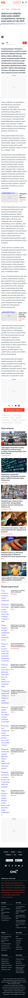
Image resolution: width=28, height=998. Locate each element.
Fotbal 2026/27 (19, 938)
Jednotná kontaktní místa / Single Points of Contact (13, 992)
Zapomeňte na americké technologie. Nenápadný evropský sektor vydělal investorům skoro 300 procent (13, 477)
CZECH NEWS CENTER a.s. (19, 978)
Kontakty (6, 852)
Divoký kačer (4, 950)
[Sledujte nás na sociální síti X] (9, 866)
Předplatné (8, 854)
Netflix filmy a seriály (5, 969)
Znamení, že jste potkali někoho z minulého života (21, 912)
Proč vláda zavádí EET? (6, 943)
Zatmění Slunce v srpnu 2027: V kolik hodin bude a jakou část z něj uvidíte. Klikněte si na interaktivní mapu (18, 666)
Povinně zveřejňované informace (17, 994)
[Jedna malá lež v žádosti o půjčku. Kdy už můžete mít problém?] (14, 569)
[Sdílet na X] (12, 406)
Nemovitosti (9, 887)
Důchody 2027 (19, 963)
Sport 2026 (19, 932)
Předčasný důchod (20, 959)
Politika (3, 932)
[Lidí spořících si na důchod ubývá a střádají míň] (5, 596)
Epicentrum (3, 906)
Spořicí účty (18, 961)
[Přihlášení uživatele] (22, 2)
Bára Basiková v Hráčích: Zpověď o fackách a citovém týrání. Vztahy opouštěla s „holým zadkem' (18, 792)
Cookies (23, 989)
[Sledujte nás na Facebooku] (12, 866)
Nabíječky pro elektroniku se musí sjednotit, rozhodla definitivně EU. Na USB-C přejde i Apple (23, 196)
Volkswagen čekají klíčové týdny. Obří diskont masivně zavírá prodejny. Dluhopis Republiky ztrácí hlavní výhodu (13, 450)
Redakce (13, 852)
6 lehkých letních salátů (21, 927)
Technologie (4, 955)
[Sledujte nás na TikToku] (22, 866)
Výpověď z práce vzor (6, 948)
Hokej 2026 (18, 940)
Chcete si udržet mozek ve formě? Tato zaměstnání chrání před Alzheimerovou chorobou (18, 645)
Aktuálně (3, 902)
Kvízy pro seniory (5, 916)
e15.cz (2, 9)
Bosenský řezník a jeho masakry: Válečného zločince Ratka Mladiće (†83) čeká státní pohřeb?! (18, 750)
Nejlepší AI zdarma (5, 963)
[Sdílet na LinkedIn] (19, 406)
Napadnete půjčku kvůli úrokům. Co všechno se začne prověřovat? (18, 692)
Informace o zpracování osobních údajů (11, 989)
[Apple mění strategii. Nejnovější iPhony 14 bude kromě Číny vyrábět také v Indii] (9, 316)
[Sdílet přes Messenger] (15, 406)
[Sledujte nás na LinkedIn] (6, 866)
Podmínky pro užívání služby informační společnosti (13, 987)
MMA (17, 936)
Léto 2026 (18, 902)
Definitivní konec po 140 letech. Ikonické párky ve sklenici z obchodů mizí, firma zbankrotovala (13, 554)
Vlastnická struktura (18, 990)
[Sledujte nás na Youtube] (19, 866)
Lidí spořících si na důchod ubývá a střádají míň (18, 591)
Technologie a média (15, 9)
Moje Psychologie (5, 883)
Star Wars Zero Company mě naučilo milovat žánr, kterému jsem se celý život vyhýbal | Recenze (19, 727)
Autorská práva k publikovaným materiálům (13, 985)
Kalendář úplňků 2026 (6, 918)
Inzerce (20, 852)
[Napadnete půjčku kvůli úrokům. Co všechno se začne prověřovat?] (6, 697)
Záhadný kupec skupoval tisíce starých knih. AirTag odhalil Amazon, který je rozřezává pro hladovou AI (12, 504)
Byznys (7, 9)
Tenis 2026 (18, 943)
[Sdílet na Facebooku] (9, 406)
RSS (15, 854)
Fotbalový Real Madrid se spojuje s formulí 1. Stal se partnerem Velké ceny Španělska (17, 773)
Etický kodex (6, 994)
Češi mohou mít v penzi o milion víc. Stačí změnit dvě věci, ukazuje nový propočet (14, 530)
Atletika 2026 (19, 947)
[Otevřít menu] (25, 2)
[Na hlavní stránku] (3, 2)
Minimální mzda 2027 (20, 965)
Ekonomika (19, 955)
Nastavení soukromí (8, 990)
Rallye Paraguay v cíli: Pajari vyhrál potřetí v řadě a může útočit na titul (18, 626)
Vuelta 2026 (9, 897)
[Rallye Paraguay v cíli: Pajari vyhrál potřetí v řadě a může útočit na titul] (5, 632)
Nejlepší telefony (5, 961)
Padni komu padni (5, 946)
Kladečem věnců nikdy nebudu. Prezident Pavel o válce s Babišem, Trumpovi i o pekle (18, 606)
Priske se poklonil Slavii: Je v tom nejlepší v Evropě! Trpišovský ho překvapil (18, 708)
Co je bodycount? (5, 920)
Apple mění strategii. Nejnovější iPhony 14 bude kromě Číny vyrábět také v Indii (22, 315)
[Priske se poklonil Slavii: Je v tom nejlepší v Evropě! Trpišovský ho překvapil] (5, 714)
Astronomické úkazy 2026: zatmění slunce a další (21, 917)
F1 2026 (17, 945)
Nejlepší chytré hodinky (6, 965)
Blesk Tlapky (14, 883)
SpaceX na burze (5, 959)
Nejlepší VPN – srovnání (6, 967)
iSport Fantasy (9, 885)
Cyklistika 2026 (19, 949)
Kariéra (20, 854)
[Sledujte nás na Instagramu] (15, 866)
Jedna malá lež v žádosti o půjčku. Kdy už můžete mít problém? (13, 579)
